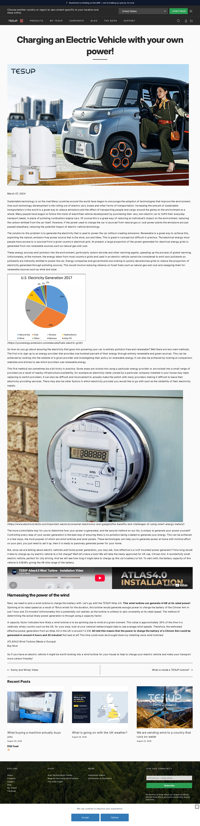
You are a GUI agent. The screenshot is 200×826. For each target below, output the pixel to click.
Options (114, 817)
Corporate (76, 21)
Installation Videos (96, 775)
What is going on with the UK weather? (99, 732)
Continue (179, 11)
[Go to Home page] (15, 21)
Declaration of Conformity (100, 778)
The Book (110, 21)
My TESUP (12, 788)
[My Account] (186, 21)
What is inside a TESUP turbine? (170, 669)
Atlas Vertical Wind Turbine (60, 775)
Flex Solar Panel (55, 782)
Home (10, 775)
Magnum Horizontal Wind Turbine (63, 778)
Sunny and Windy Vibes (24, 669)
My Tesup (56, 21)
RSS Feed (13, 746)
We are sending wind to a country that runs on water (164, 734)
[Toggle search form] (178, 21)
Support (129, 21)
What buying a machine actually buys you (34, 734)
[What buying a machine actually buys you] (35, 707)
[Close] (197, 806)
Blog (94, 21)
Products (36, 21)
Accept (85, 817)
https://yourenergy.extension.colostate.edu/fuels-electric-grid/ (45, 342)
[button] (100, 307)
